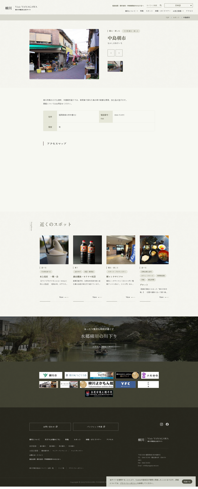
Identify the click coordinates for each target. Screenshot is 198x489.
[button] (178, 5)
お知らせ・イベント (36, 455)
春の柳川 (43, 446)
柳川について (130, 11)
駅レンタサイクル (114, 276)
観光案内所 (45, 451)
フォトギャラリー (77, 451)
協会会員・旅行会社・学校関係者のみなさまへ (128, 6)
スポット (149, 11)
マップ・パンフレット (59, 451)
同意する (187, 481)
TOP (167, 17)
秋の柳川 (62, 446)
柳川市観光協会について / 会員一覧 (41, 468)
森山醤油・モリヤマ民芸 (84, 276)
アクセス (189, 11)
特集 (142, 11)
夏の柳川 (52, 446)
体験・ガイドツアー (162, 11)
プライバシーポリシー (128, 483)
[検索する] (161, 5)
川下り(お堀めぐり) (52, 439)
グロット (144, 284)
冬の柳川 (71, 446)
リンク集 (61, 468)
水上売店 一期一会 (49, 276)
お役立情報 (177, 11)
